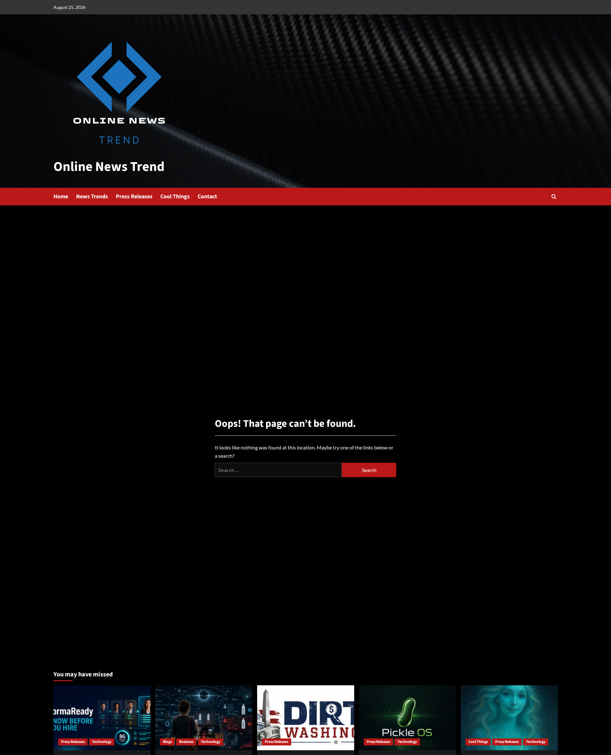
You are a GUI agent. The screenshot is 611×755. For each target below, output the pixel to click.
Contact (207, 197)
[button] (554, 196)
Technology (101, 741)
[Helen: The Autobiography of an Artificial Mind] (509, 717)
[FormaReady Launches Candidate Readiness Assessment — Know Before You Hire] (102, 717)
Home (60, 197)
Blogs (167, 741)
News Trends (92, 197)
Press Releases (134, 197)
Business (186, 741)
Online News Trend (109, 166)
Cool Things (175, 197)
